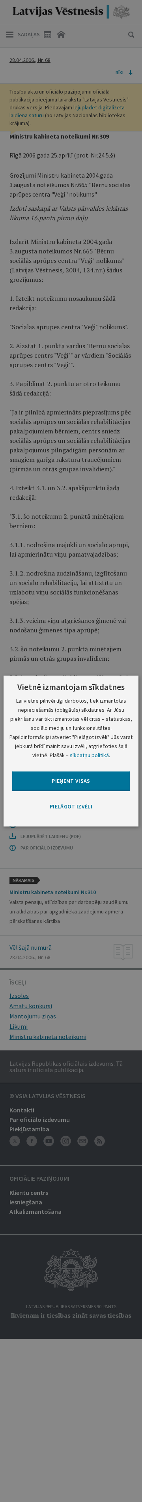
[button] (71, 806)
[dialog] (71, 751)
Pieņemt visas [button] (71, 780)
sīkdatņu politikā (89, 755)
